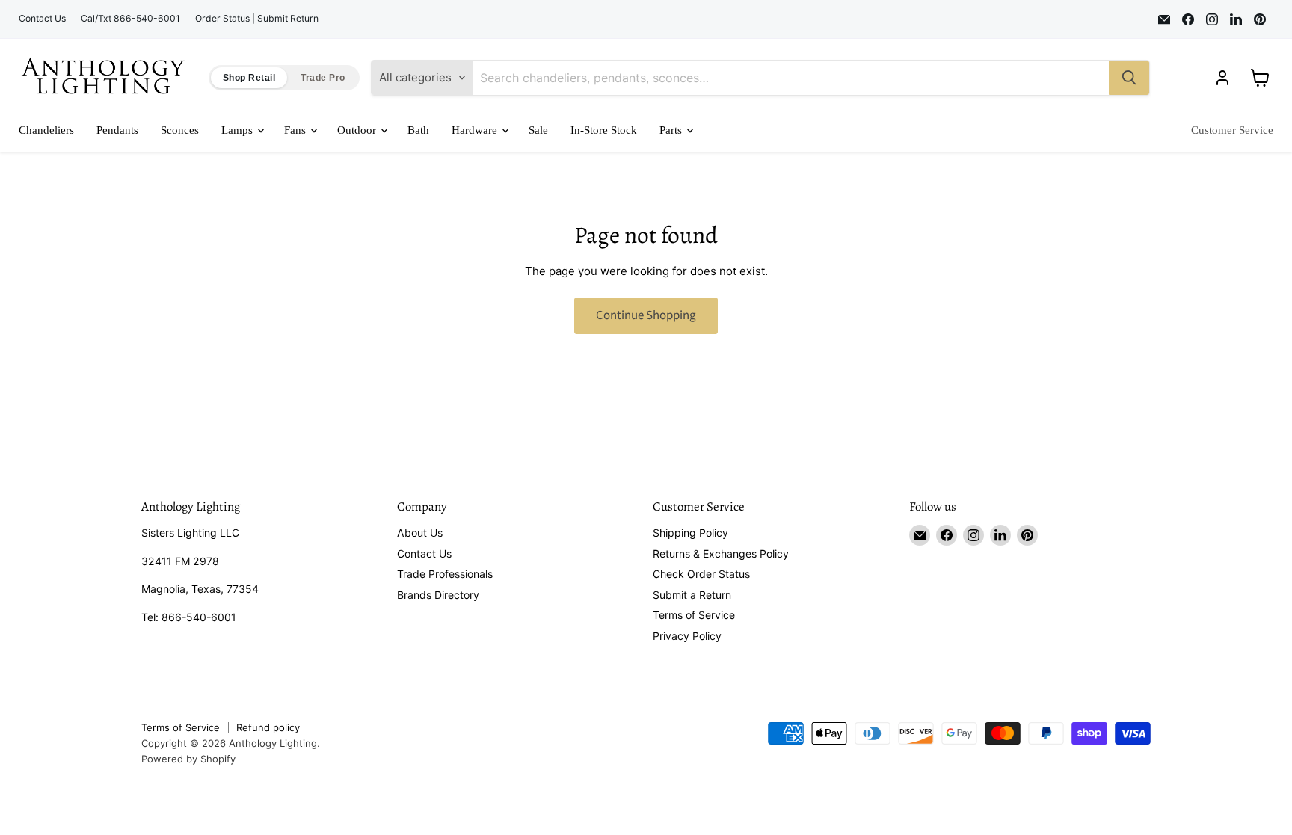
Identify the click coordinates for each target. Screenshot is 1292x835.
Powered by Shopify (188, 759)
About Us (420, 532)
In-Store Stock (603, 130)
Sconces (180, 130)
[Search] (1129, 78)
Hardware (476, 130)
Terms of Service (694, 614)
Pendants (117, 130)
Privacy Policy (687, 635)
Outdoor (358, 130)
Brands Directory (438, 594)
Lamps (238, 130)
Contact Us (42, 18)
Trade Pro (323, 78)
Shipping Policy (690, 532)
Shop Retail (249, 78)
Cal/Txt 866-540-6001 (130, 18)
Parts (672, 130)
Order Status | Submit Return (257, 18)
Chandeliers (46, 130)
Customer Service (1232, 130)
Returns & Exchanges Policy (721, 553)
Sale (538, 130)
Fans (296, 130)
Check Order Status (701, 573)
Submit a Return (692, 594)
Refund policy (268, 727)
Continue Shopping (646, 315)
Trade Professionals (445, 573)
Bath (418, 130)
